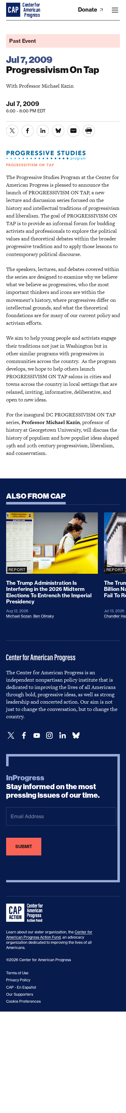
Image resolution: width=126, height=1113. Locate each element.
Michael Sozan (18, 616)
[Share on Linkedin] (43, 131)
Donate (88, 9)
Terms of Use (17, 973)
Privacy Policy (18, 980)
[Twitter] (11, 735)
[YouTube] (37, 735)
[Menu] (115, 10)
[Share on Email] (73, 131)
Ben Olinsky (43, 616)
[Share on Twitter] (12, 131)
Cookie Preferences (23, 1001)
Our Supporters (19, 994)
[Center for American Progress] (13, 10)
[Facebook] (24, 735)
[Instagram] (49, 735)
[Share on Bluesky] (58, 131)
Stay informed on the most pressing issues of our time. (53, 787)
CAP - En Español (21, 987)
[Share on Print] (89, 131)
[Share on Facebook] (27, 131)
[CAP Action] (26, 913)
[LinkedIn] (62, 735)
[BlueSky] (75, 735)
